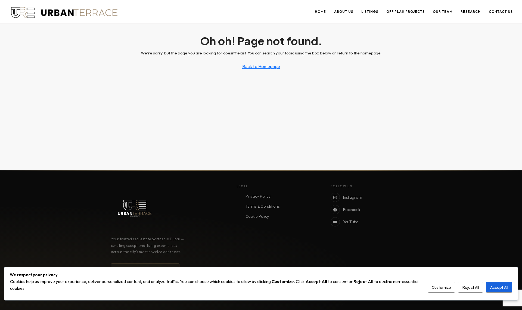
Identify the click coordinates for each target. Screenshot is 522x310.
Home (320, 12)
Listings (369, 12)
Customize (441, 287)
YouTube (350, 221)
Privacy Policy (258, 196)
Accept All (499, 287)
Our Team (442, 12)
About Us (343, 12)
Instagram (352, 197)
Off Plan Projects (405, 12)
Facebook (352, 209)
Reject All (470, 287)
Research (471, 12)
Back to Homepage (261, 66)
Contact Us (501, 12)
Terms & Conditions (262, 206)
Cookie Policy (257, 216)
